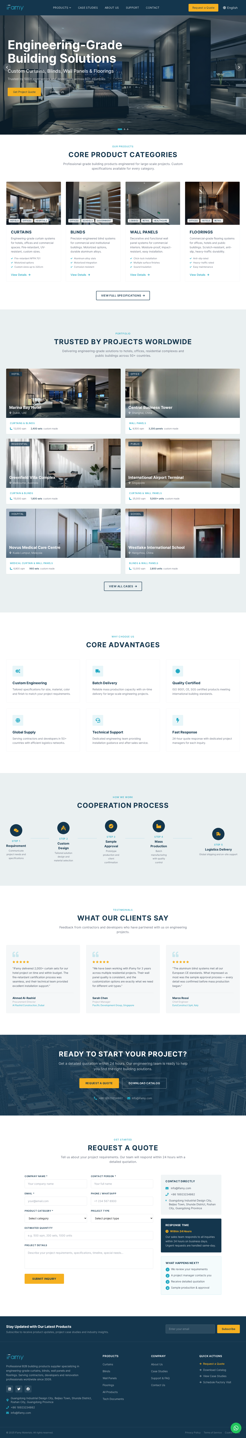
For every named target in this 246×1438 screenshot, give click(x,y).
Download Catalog (144, 1083)
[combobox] (230, 8)
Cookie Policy (232, 1432)
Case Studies (88, 7)
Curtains (108, 1364)
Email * (29, 1193)
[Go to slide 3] (127, 129)
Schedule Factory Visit (217, 1382)
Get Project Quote (24, 91)
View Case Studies (214, 1376)
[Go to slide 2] (124, 129)
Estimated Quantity (39, 1227)
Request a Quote (203, 7)
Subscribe (228, 1329)
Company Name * (36, 1176)
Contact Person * (103, 1176)
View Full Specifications (121, 295)
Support (132, 7)
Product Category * (39, 1210)
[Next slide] (239, 67)
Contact (152, 7)
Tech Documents (113, 1399)
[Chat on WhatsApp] (236, 1428)
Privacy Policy (193, 1432)
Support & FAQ (160, 1378)
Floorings (108, 1385)
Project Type (100, 1210)
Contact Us (57, 91)
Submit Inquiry (44, 1278)
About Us (112, 7)
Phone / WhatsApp (103, 1193)
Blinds (106, 1371)
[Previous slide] (7, 67)
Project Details (36, 1245)
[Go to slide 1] (120, 129)
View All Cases (121, 586)
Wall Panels (110, 1378)
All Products (110, 1392)
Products (60, 7)
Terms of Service (213, 1432)
